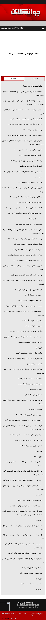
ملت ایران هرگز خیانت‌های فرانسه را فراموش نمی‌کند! (25, 124)
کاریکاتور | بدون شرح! (35, 409)
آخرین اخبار (34, 79)
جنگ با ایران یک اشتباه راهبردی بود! (30, 155)
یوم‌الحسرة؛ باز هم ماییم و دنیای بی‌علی (29, 500)
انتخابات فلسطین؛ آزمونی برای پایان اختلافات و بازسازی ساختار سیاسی (23, 93)
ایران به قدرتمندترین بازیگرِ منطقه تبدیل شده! (27, 249)
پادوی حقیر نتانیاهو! (36, 389)
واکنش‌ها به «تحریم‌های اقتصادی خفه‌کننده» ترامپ (25, 119)
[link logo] (18, 10)
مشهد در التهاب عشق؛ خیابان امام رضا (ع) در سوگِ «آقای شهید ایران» (23, 487)
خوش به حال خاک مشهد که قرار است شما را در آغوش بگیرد (22, 480)
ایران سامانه (5, 618)
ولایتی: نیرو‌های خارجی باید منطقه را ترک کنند (27, 260)
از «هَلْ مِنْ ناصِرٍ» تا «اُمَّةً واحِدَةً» (32, 320)
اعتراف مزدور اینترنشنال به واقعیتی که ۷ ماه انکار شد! (25, 358)
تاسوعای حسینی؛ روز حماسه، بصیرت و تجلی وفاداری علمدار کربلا (23, 560)
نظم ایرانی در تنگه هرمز (34, 364)
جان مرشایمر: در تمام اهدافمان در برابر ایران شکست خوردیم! (22, 336)
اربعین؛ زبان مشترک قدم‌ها (33, 295)
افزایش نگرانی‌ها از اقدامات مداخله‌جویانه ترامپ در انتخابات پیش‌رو (23, 112)
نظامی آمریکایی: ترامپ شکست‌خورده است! (28, 150)
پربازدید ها (14, 79)
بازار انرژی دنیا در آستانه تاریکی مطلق (30, 342)
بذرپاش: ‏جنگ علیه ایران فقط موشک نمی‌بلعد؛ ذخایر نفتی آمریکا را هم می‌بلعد (23, 427)
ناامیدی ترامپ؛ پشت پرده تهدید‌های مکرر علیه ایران (25, 135)
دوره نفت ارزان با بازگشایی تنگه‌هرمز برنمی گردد (26, 275)
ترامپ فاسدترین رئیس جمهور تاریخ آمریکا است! (26, 160)
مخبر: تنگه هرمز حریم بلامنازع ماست (30, 384)
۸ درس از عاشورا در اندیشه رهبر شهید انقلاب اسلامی (25, 553)
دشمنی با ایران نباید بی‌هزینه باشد (31, 445)
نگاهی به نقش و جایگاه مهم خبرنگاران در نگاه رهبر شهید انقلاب (23, 268)
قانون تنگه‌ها (38, 456)
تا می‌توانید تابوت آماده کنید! (33, 395)
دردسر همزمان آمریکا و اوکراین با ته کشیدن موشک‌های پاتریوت (23, 282)
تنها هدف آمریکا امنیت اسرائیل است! (30, 378)
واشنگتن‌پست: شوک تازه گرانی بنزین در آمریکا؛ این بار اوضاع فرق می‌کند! (23, 371)
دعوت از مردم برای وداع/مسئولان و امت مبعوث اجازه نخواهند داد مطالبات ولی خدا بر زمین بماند (23, 513)
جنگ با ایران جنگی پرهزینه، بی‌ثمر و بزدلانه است (26, 331)
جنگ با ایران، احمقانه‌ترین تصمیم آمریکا (29, 353)
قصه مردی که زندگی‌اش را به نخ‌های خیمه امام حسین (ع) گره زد (23, 527)
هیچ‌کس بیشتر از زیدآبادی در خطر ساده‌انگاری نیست (25, 255)
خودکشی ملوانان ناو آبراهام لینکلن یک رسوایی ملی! (25, 197)
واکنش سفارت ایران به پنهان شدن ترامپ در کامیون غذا (24, 208)
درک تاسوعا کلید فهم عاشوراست (32, 567)
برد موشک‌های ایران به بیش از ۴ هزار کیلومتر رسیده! (25, 238)
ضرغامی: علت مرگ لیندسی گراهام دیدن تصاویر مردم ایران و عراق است (23, 464)
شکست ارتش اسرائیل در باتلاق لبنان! (30, 182)
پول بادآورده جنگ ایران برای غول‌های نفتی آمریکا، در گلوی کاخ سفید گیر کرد (23, 473)
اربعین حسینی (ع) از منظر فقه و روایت (29, 300)
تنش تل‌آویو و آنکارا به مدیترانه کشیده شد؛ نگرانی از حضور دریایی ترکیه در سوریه (23, 142)
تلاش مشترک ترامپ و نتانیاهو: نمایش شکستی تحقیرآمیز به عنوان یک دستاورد (23, 231)
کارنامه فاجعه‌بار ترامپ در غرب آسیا (31, 166)
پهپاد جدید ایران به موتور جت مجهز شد (29, 224)
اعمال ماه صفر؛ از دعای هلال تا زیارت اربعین (28, 440)
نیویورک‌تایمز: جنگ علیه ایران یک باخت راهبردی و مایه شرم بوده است (23, 313)
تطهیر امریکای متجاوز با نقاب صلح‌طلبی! (29, 415)
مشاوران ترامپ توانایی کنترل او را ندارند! (29, 202)
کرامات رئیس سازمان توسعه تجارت (30, 573)
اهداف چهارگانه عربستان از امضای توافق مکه (28, 244)
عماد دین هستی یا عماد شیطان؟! (31, 584)
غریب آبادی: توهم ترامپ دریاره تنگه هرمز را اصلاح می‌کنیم (23, 171)
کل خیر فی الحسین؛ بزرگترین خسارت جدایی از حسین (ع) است (23, 537)
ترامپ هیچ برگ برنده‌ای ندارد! (32, 130)
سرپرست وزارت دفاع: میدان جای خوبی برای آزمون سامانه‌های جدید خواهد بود (23, 102)
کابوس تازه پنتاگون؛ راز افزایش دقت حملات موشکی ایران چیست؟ (23, 402)
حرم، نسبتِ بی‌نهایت (35, 218)
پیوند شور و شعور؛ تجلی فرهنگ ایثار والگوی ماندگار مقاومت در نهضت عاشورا (23, 546)
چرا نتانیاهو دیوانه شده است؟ (32, 86)
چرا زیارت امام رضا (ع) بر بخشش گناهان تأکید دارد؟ (25, 213)
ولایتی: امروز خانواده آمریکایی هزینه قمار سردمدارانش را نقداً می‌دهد (23, 190)
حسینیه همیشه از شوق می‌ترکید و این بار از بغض (26, 505)
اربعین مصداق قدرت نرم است (32, 326)
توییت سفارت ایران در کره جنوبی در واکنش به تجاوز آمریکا (23, 420)
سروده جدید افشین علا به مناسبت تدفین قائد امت (26, 435)
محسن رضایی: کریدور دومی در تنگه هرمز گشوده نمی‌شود (23, 306)
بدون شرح (38, 177)
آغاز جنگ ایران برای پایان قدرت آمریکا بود (28, 289)
